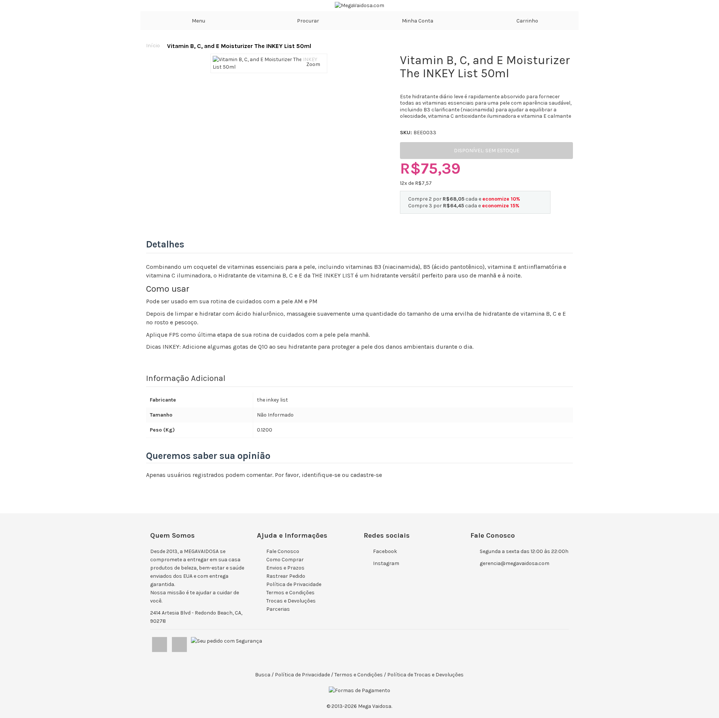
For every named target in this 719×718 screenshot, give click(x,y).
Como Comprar (285, 559)
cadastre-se (366, 474)
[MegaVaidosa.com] (359, 5)
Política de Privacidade (293, 584)
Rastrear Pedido (285, 576)
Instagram (386, 563)
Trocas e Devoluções (291, 601)
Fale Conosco (282, 551)
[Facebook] (160, 643)
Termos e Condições (290, 592)
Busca (262, 675)
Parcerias (278, 609)
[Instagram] (180, 643)
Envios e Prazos (285, 568)
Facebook (385, 551)
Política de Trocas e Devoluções (425, 675)
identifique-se (321, 474)
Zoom (313, 64)
